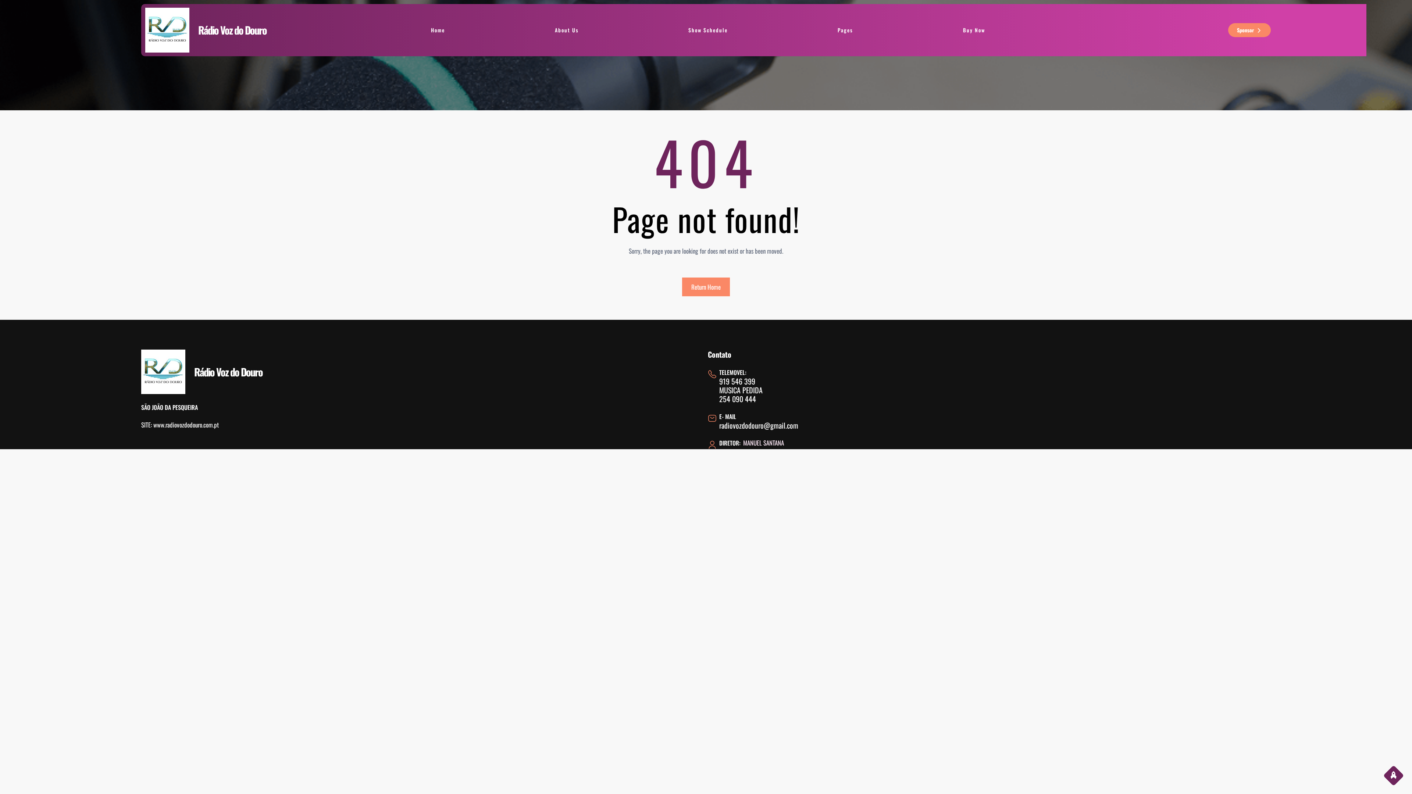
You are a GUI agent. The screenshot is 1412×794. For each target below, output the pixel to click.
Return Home (706, 287)
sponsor (1245, 30)
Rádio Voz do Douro (232, 29)
